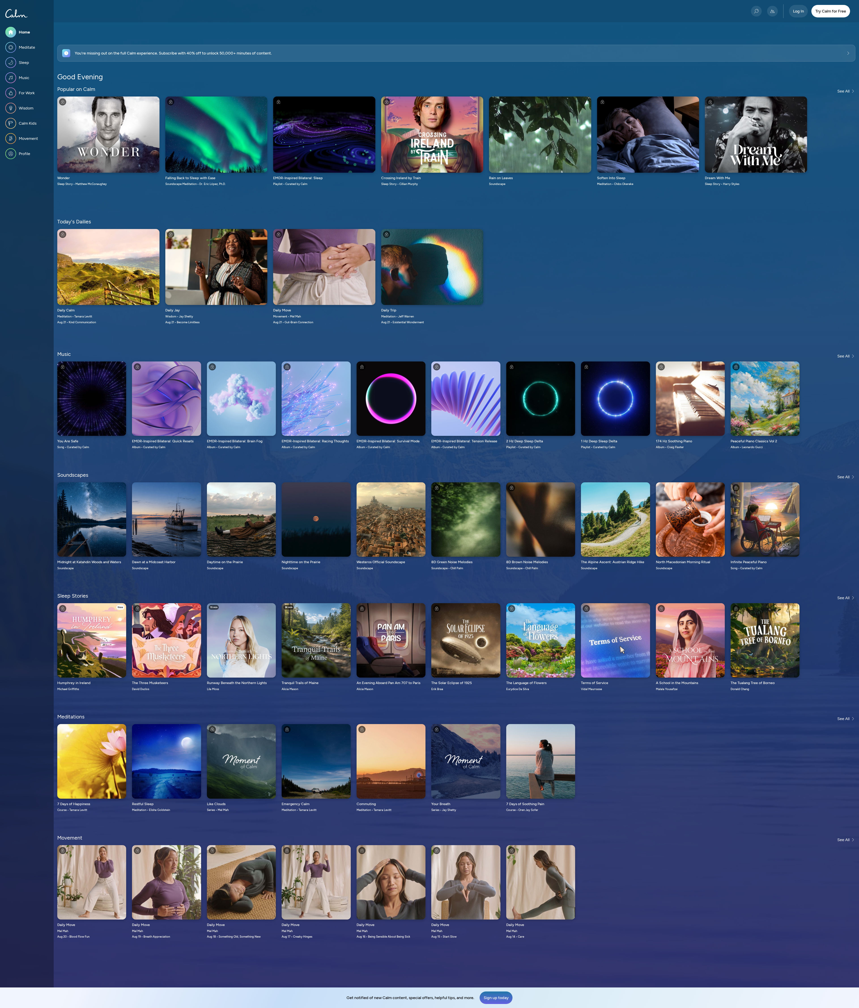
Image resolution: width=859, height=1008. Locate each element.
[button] (456, 53)
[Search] (756, 11)
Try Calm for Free (830, 11)
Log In (798, 11)
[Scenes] (772, 11)
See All (843, 91)
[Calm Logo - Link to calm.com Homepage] (16, 13)
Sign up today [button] (496, 997)
